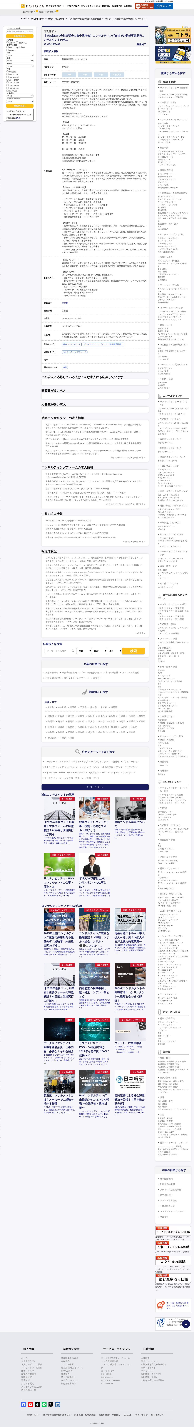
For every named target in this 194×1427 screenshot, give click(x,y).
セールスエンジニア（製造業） (170, 1146)
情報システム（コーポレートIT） (171, 897)
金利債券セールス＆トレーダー (170, 294)
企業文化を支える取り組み (153, 1364)
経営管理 (164, 761)
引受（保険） (163, 269)
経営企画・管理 (167, 839)
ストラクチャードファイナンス (170, 140)
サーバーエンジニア (166, 978)
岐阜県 (112, 721)
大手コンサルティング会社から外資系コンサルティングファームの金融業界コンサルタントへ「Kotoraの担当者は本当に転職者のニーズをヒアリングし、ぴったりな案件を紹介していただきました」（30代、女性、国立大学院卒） (94, 611)
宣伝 (159, 1039)
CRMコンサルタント (166, 475)
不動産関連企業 (52, 678)
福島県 (112, 716)
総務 (159, 687)
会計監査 (161, 661)
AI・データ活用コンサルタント (170, 486)
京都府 (51, 727)
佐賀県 (91, 732)
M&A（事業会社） (165, 709)
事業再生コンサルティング (172, 457)
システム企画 (163, 852)
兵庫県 (142, 721)
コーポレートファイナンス (57, 761)
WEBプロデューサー (166, 917)
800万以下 (13, 72)
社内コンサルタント (166, 849)
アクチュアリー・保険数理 (168, 261)
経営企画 (161, 670)
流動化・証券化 (164, 142)
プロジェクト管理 (168, 857)
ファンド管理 (163, 185)
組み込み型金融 (164, 374)
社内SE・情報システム (171, 894)
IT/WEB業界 (67, 1371)
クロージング (93, 778)
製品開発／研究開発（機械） (169, 1064)
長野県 (71, 721)
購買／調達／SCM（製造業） (170, 1124)
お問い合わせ (33, 1415)
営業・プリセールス (169, 868)
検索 (133, 651)
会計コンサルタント (166, 512)
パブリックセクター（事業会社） (171, 608)
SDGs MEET (107, 1383)
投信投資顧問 (166, 170)
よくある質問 (27, 1383)
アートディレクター (166, 1025)
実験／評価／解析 (168, 1077)
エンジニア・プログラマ (171, 936)
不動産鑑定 (162, 207)
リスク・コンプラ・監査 (171, 736)
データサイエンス (168, 994)
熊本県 (112, 732)
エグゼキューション (76, 767)
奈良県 (71, 727)
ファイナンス (129, 772)
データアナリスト (165, 1003)
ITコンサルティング (169, 466)
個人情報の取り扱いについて (57, 1415)
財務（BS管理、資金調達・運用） (172, 653)
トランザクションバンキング (169, 317)
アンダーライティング (126, 767)
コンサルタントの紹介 (31, 1367)
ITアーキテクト (164, 480)
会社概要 (145, 1358)
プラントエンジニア (166, 1132)
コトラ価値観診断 (109, 1361)
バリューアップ (80, 761)
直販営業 (161, 277)
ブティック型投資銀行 (91, 672)
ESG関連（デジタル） (170, 825)
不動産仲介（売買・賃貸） (168, 224)
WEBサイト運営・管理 (167, 906)
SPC (104, 772)
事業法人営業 (163, 331)
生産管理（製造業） (166, 1118)
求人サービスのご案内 (31, 1364)
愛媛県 (71, 732)
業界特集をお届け (69, 1358)
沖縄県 (63, 738)
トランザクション (53, 778)
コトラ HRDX (107, 1371)
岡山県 (114, 727)
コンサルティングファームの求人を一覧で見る (124, 504)
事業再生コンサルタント (168, 461)
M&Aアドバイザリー (166, 526)
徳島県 (51, 732)
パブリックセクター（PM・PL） (171, 797)
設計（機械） (163, 1104)
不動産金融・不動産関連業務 (173, 193)
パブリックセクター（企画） (173, 604)
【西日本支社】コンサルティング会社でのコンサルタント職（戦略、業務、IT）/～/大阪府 (85, 493)
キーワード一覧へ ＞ (95, 787)
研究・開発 (165, 1057)
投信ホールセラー (165, 177)
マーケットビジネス (169, 285)
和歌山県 (82, 727)
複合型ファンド (164, 160)
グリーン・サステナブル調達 (169, 1129)
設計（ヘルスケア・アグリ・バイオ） (173, 1109)
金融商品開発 (163, 302)
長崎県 (101, 732)
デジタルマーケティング (168, 920)
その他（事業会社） (166, 711)
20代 (10, 48)
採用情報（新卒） (149, 1377)
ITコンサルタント (165, 470)
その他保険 (162, 280)
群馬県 (142, 716)
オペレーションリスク (167, 246)
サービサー (162, 383)
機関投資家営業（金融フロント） (171, 339)
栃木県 (132, 716)
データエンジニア (165, 970)
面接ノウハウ (27, 1371)
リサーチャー (163, 578)
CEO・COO (162, 765)
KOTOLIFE (106, 1374)
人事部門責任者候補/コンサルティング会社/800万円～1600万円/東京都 (77, 533)
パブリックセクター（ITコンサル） (172, 414)
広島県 (124, 727)
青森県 (61, 716)
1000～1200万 (14, 77)
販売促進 (161, 1044)
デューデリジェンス (77, 772)
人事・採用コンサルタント (168, 498)
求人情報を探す (37, 19)
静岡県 (122, 721)
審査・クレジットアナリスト (169, 320)
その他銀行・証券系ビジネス (173, 344)
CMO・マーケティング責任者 (170, 681)
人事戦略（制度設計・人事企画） (171, 723)
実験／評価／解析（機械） (168, 1084)
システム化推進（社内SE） (169, 900)
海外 (72, 738)
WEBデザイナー (164, 923)
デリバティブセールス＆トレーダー (172, 297)
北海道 (51, 716)
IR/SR (160, 673)
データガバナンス (165, 1001)
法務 (159, 745)
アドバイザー (51, 772)
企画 (159, 684)
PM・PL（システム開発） (168, 861)
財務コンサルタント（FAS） (169, 509)
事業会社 (97, 678)
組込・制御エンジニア (167, 986)
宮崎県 (132, 732)
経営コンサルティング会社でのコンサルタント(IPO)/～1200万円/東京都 (77, 488)
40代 (23, 48)
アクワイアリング (165, 368)
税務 (159, 659)
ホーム (24, 1358)
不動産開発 (162, 210)
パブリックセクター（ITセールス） (172, 803)
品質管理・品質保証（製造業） (170, 1126)
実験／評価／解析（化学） (168, 1087)
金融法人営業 (163, 328)
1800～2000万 (14, 88)
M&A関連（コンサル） (170, 522)
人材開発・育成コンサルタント (170, 500)
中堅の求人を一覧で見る (133, 542)
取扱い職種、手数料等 (109, 1415)
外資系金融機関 (69, 672)
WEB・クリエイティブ (171, 911)
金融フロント (166, 325)
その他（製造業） (165, 1137)
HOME (24, 19)
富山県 (81, 721)
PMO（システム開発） (167, 863)
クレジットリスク (165, 241)
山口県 (134, 727)
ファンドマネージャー (167, 174)
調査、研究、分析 (168, 566)
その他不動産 (163, 229)
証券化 (116, 761)
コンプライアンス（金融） (168, 249)
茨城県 (122, 716)
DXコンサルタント (165, 483)
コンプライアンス (165, 748)
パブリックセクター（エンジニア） (172, 800)
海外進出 (164, 770)
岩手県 (71, 716)
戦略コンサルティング (170, 439)
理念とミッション (149, 1361)
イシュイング (163, 371)
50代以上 (12, 50)
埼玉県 (73, 707)
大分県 (122, 732)
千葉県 (83, 707)
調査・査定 (162, 272)
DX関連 (163, 808)
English (170, 1)
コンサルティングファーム (75, 352)
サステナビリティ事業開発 (168, 633)
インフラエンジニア (166, 973)
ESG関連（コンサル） (170, 419)
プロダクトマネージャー (168, 706)
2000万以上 (13, 91)
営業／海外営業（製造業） (168, 1154)
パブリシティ (147, 1371)
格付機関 (161, 385)
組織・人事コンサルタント (168, 495)
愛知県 (93, 707)
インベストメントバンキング (173, 119)
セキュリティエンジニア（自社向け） (173, 756)
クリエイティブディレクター (169, 1028)
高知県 (81, 732)
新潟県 (61, 721)
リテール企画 (163, 359)
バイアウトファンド (100, 761)
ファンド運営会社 (130, 672)
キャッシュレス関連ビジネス (173, 364)
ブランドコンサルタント (168, 561)
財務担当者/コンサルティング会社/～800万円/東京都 (69, 529)
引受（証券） (163, 356)
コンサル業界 (67, 1364)
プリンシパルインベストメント (170, 151)
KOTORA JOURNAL (110, 1380)
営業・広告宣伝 (167, 1018)
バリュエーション (130, 761)
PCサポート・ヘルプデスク (169, 903)
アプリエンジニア (165, 989)
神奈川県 (62, 707)
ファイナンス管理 (168, 638)
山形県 (101, 716)
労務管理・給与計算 (166, 728)
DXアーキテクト (164, 817)
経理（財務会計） (165, 648)
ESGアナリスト (164, 112)
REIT (62, 772)
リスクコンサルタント (167, 538)
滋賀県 (61, 727)
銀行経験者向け (68, 1383)
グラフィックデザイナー (168, 1022)
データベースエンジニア (168, 967)
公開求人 (12, 43)
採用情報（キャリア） (151, 1374)
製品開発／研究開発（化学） (169, 1067)
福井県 (101, 721)
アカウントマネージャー (168, 880)
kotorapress (106, 1377)
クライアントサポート (167, 703)
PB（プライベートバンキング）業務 (172, 334)
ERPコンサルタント (166, 472)
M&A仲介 (161, 529)
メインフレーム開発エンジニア (170, 943)
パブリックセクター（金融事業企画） (173, 94)
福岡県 (114, 707)
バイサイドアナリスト (167, 179)
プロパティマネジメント (168, 205)
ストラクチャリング (54, 767)
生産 (162, 1114)
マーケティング (164, 676)
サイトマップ (141, 1415)
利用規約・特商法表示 (84, 1415)
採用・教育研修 (164, 726)
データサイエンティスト (168, 998)
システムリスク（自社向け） (169, 754)
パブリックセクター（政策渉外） (171, 616)
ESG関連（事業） (168, 624)
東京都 (65, 303)
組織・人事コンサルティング (173, 491)
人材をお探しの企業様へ (155, 1)
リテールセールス (165, 337)
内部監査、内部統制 (166, 740)
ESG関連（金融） (168, 102)
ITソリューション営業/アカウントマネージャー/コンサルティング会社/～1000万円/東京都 (85, 525)
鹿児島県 (52, 738)
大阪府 (103, 707)
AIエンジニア (163, 820)
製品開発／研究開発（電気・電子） (172, 1061)
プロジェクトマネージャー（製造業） (173, 1135)
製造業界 (65, 1374)
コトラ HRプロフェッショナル (115, 1358)
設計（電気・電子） (166, 1101)
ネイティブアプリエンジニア (169, 964)
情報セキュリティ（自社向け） (170, 751)
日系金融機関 (51, 672)
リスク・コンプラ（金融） (172, 234)
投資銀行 (94, 772)
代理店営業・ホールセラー (168, 274)
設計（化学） (163, 1107)
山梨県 (51, 721)
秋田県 (91, 716)
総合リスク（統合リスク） (168, 238)
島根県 (103, 727)
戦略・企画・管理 (168, 666)
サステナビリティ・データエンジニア (173, 829)
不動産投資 (107, 767)
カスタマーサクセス (166, 889)
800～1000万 (13, 74)
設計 (162, 1097)
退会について (157, 1415)
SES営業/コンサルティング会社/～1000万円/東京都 (68, 520)
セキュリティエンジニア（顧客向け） (173, 981)
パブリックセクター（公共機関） (171, 619)
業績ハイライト (148, 1367)
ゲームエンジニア (165, 984)
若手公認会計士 (68, 1377)
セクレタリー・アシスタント (169, 689)
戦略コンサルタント (56, 19)
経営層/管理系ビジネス (72, 1367)
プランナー (162, 1030)
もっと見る (138, 633)
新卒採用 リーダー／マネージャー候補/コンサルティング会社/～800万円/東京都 (81, 537)
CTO (159, 843)
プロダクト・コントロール (168, 656)
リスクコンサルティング (171, 534)
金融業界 (65, 1361)
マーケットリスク (165, 244)
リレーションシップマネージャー (171, 314)
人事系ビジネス (167, 716)
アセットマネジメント (167, 202)
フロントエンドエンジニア (168, 945)
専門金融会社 (111, 672)
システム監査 (163, 743)
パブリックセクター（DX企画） (171, 795)
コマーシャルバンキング (171, 307)
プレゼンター (163, 182)
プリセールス (163, 878)
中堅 (65, 367)
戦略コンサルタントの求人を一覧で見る (127, 458)
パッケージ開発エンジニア (168, 940)
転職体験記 (26, 1377)
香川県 (61, 732)
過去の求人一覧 (28, 1390)
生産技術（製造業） (166, 1121)
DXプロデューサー (165, 812)
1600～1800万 (14, 86)
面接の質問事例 (28, 1374)
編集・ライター (164, 1036)
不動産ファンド (164, 162)
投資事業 (164, 147)
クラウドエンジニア (166, 962)
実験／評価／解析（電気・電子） (171, 1081)
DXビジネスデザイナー (167, 815)
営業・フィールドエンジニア (173, 1142)
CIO (159, 846)
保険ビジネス (166, 257)
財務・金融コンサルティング (173, 505)
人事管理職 (162, 720)
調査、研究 (162, 570)
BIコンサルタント (165, 478)
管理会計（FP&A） (165, 650)
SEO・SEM (162, 928)
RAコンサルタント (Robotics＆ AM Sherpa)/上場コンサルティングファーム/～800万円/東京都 (87, 439)
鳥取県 (93, 727)
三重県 (132, 721)
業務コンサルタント (166, 452)
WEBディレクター (165, 926)
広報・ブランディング (167, 1041)
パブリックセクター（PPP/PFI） (171, 97)
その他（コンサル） (169, 583)
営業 (159, 1033)
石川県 (91, 721)
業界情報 (25, 1380)
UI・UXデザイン (164, 931)
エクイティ (114, 772)
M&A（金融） (163, 123)
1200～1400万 (14, 80)
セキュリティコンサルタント (169, 546)
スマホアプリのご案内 (31, 1386)
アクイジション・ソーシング (169, 199)
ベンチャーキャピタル (167, 165)
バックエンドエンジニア (168, 948)
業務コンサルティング (170, 448)
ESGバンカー (163, 114)
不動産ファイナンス (166, 196)
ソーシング (94, 767)
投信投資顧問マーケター (168, 188)
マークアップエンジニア (168, 915)
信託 (159, 348)
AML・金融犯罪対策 (166, 252)
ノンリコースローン (74, 778)
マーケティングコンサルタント (170, 558)
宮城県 (81, 716)
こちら (17, 118)
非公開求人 (22, 43)
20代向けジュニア (69, 1380)
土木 (159, 226)
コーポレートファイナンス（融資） (172, 311)
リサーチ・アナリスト (167, 300)
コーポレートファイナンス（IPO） (172, 137)
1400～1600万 (14, 83)
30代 (17, 48)
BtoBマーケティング (166, 679)
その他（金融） (167, 379)
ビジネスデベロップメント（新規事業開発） (103, 344)
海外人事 (161, 731)
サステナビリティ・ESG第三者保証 (172, 428)
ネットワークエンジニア (168, 975)
